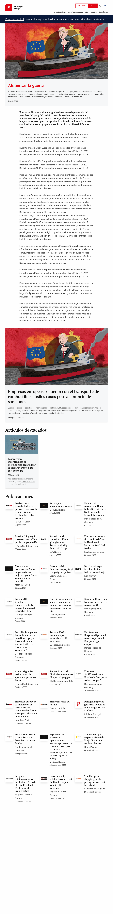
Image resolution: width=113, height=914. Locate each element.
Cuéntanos (103, 12)
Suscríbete (82, 6)
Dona (93, 6)
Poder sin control (14, 19)
